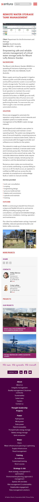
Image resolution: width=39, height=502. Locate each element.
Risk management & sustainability (19, 484)
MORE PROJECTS (9, 252)
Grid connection (19, 435)
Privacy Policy (30, 497)
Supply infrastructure (19, 448)
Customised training (19, 461)
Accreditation (19, 458)
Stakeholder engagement (19, 487)
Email (13, 281)
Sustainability (19, 395)
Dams (20, 443)
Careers (19, 401)
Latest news (19, 398)
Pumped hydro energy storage (19, 430)
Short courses (19, 464)
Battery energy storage (19, 432)
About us (19, 385)
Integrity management (19, 388)
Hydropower (19, 419)
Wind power (19, 421)
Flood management (19, 451)
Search (30, 4)
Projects (7, 299)
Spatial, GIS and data (19, 482)
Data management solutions (19, 490)
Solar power (19, 424)
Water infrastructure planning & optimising (19, 446)
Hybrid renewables (19, 427)
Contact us (19, 404)
